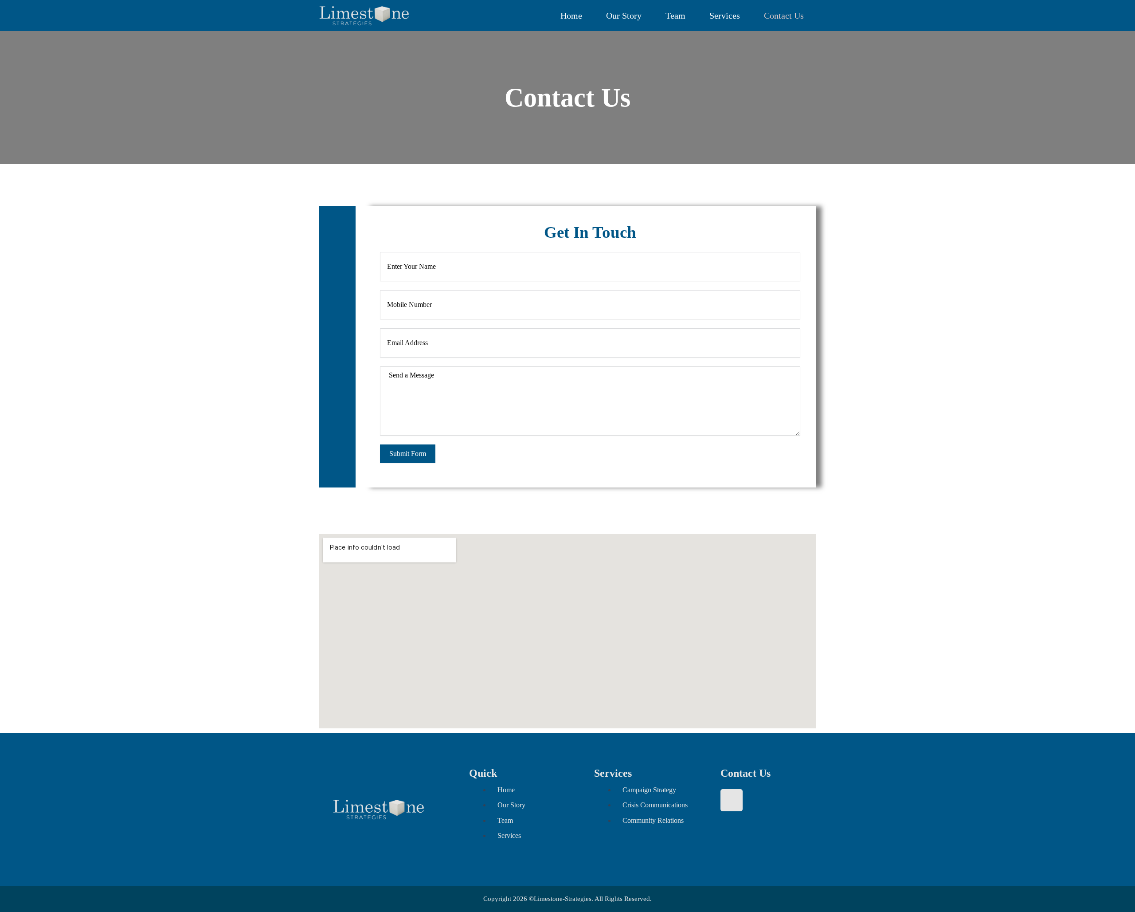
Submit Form (407, 453)
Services (724, 15)
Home (571, 15)
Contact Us (784, 15)
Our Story (624, 15)
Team (675, 15)
